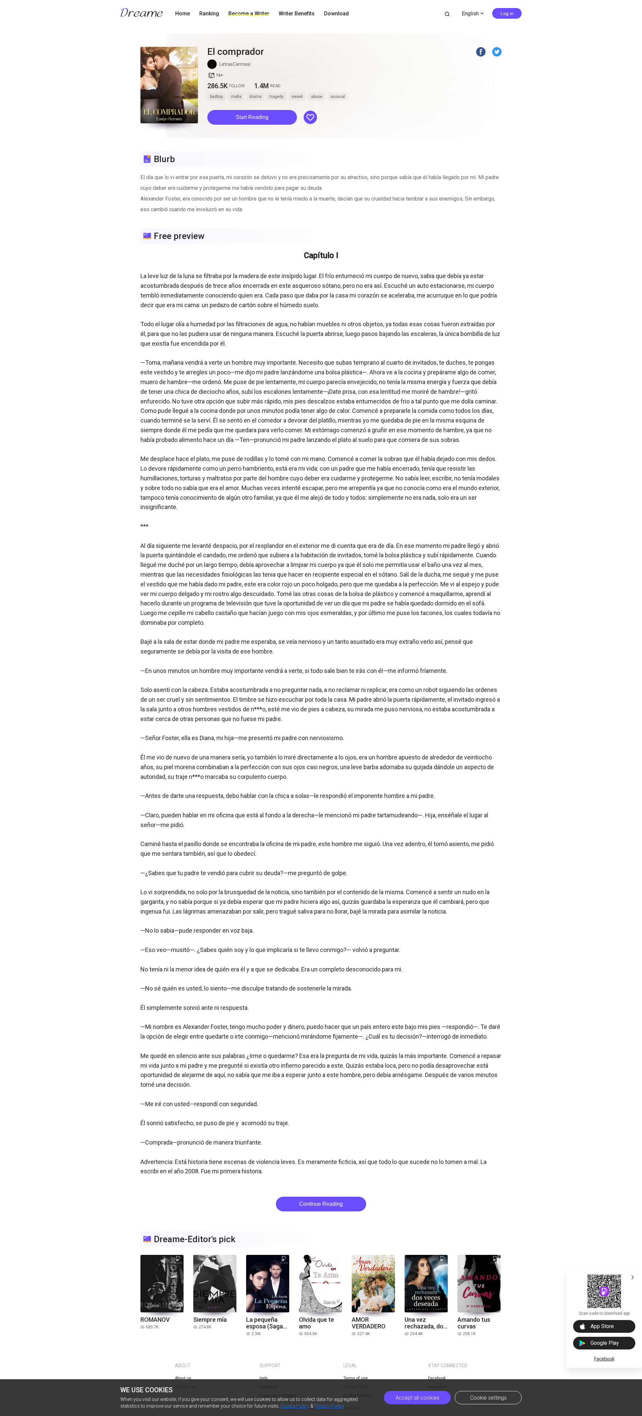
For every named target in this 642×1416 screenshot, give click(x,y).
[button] (252, 117)
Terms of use (355, 1378)
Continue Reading (321, 1204)
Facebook (604, 1359)
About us (183, 1378)
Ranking (209, 13)
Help (263, 1378)
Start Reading (252, 117)
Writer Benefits (297, 13)
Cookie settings (488, 1398)
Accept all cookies (417, 1398)
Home (182, 13)
